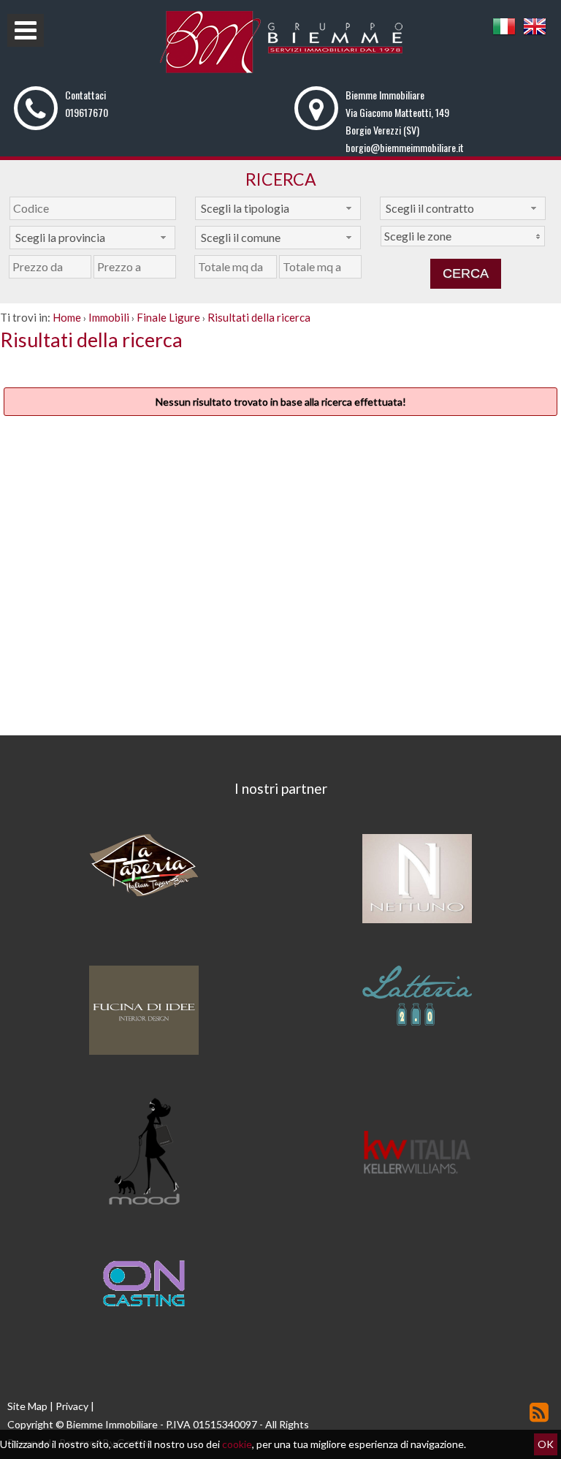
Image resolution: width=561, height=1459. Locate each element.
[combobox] (278, 208)
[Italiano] (504, 34)
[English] (534, 34)
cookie (237, 1444)
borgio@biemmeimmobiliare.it (405, 147)
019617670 (86, 112)
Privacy (72, 1406)
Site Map (27, 1406)
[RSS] (539, 1412)
